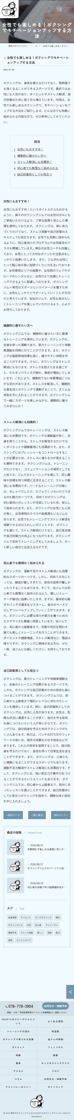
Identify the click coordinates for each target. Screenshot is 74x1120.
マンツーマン (51, 925)
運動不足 (12, 932)
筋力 (58, 932)
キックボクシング (43, 917)
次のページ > (61, 815)
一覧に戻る (37, 815)
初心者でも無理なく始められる (37, 168)
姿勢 (10, 940)
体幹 (49, 932)
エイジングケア (24, 940)
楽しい (40, 932)
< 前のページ (13, 815)
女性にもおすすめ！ (30, 149)
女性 (29, 925)
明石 (58, 917)
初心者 (38, 925)
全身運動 (12, 917)
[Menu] (67, 9)
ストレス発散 (27, 932)
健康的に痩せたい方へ (31, 155)
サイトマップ (55, 1087)
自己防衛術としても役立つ (34, 174)
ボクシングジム (15, 925)
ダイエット (26, 917)
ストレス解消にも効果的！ (34, 162)
